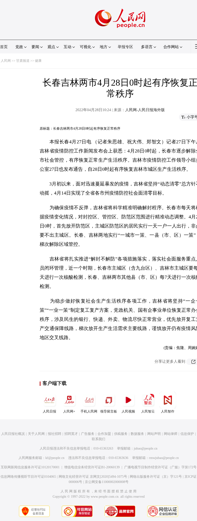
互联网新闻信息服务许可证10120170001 (30, 467)
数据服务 (137, 434)
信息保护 (187, 434)
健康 (38, 61)
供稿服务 (121, 434)
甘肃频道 (23, 61)
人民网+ (69, 411)
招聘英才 (71, 434)
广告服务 (87, 434)
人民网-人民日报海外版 (145, 110)
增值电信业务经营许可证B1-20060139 (92, 467)
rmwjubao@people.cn (164, 458)
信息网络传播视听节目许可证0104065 (28, 476)
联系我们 (98, 439)
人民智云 (148, 411)
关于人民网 (36, 434)
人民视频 (128, 411)
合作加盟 (104, 434)
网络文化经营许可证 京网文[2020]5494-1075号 (93, 476)
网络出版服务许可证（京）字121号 (156, 476)
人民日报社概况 (13, 434)
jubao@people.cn (145, 448)
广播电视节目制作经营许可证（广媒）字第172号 (160, 467)
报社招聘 (54, 434)
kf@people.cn (54, 458)
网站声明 (154, 434)
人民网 (6, 61)
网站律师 (170, 434)
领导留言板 (108, 411)
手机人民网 (88, 411)
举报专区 (125, 47)
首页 (4, 47)
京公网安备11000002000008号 (107, 482)
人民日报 (49, 411)
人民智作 (167, 411)
